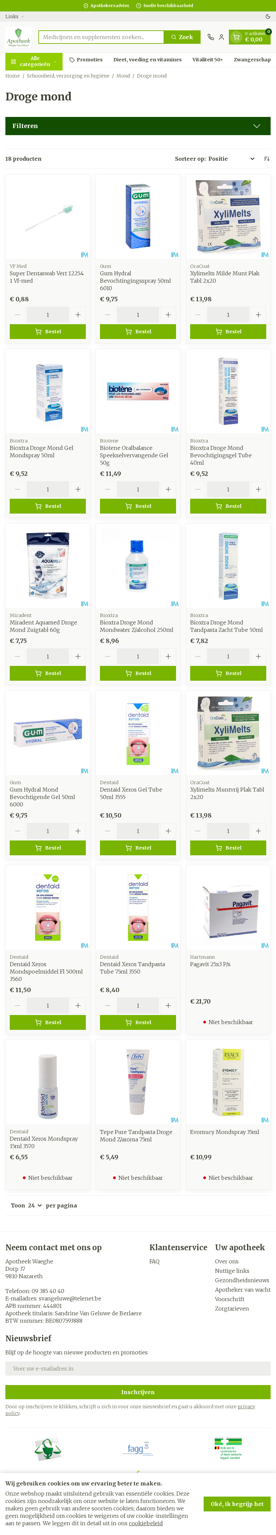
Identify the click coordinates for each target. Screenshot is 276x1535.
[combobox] (101, 37)
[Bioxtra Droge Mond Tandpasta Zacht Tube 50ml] (228, 566)
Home (12, 76)
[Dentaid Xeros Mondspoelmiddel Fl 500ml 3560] (48, 907)
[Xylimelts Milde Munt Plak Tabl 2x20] (228, 217)
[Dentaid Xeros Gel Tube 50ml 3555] (138, 733)
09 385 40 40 (48, 1291)
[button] (138, 126)
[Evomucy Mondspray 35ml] (228, 1082)
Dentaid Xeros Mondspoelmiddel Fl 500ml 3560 (46, 971)
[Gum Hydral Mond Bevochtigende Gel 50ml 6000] (48, 733)
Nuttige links (232, 1270)
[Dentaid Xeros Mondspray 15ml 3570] (48, 1082)
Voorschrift (229, 1299)
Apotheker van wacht (243, 1289)
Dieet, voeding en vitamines (147, 60)
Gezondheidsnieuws (242, 1280)
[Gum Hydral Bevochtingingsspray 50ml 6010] (138, 217)
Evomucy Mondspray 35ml (224, 1132)
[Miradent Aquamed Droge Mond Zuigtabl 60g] (48, 566)
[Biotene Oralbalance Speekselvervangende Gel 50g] (138, 391)
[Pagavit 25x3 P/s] (228, 907)
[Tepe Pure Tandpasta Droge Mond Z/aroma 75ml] (138, 1082)
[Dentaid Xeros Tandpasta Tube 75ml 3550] (138, 907)
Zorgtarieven (232, 1308)
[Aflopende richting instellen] (267, 159)
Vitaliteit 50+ (208, 60)
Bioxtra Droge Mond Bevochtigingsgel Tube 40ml (221, 455)
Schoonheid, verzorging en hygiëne (68, 76)
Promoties (90, 60)
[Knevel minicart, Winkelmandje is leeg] (236, 37)
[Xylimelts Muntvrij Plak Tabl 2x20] (228, 733)
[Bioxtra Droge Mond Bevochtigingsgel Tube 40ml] (228, 391)
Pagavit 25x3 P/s (210, 964)
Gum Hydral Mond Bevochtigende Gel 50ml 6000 (42, 797)
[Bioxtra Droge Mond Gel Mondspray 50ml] (48, 391)
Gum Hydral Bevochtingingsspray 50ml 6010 (135, 280)
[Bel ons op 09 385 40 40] (210, 37)
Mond (123, 76)
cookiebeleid (146, 1523)
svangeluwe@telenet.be (70, 1298)
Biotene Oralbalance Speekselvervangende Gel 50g (134, 455)
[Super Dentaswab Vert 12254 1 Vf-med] (48, 217)
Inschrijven (138, 1392)
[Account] (221, 37)
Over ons (227, 1261)
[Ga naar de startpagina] (18, 37)
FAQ (154, 1261)
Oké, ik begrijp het (237, 1504)
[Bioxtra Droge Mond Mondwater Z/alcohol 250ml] (138, 566)
